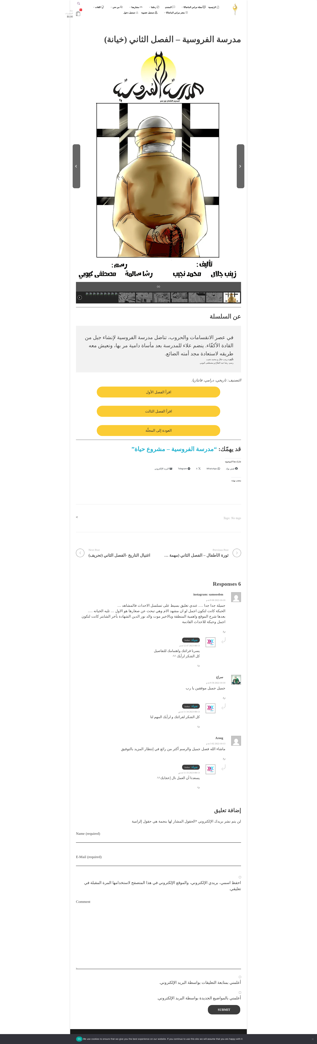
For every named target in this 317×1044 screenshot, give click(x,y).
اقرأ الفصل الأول (158, 392)
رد (224, 631)
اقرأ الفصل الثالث (158, 411)
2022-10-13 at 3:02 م (215, 743)
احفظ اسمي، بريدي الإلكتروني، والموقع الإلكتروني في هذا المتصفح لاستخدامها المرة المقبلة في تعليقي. (162, 885)
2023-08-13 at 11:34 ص (189, 711)
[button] (76, 166)
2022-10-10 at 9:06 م (215, 600)
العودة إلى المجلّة (158, 430)
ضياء (195, 640)
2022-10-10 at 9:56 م (215, 683)
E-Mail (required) (89, 857)
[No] (313, 1039)
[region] (158, 177)
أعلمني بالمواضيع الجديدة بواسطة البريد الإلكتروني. (199, 998)
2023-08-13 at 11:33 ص (189, 772)
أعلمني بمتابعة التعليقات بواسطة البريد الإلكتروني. (200, 982)
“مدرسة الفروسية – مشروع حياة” (174, 449)
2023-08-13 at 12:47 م (189, 645)
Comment (83, 902)
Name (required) (88, 833)
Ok (79, 1039)
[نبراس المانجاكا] (235, 9)
